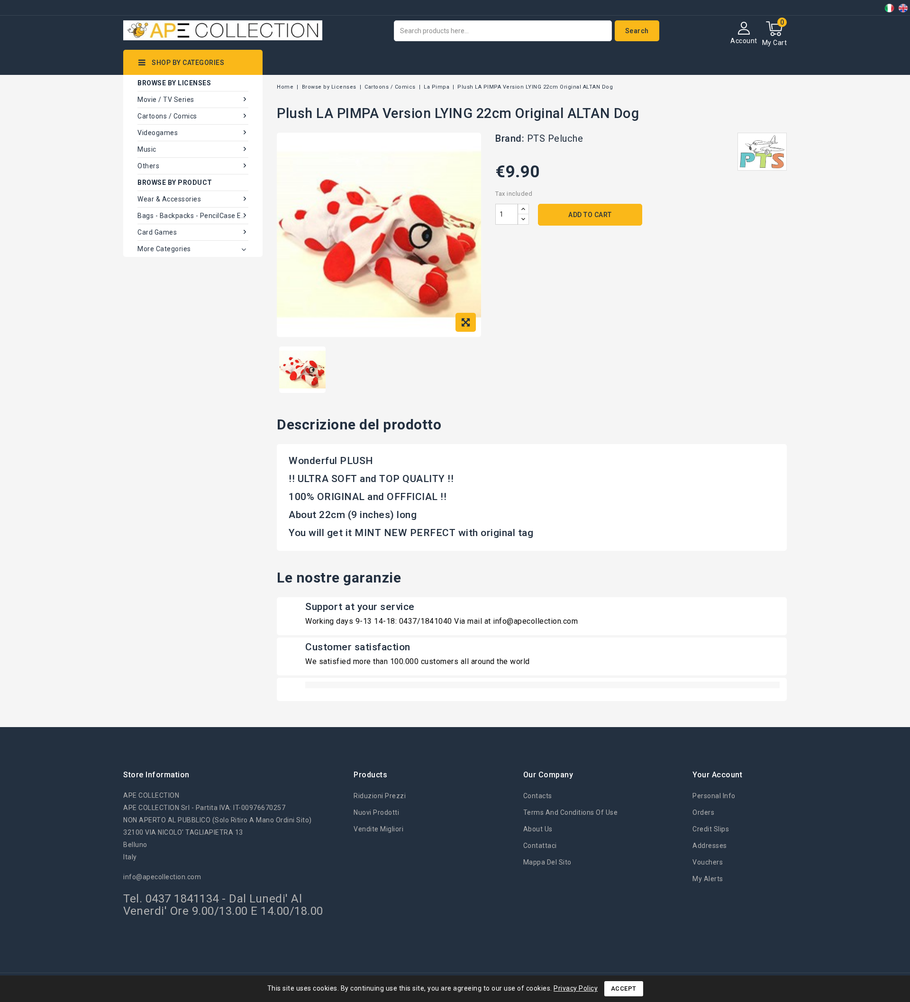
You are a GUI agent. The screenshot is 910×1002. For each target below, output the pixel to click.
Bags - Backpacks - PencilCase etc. (192, 215)
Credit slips (710, 829)
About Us (538, 829)
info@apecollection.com (162, 877)
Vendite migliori (378, 829)
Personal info (714, 796)
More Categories (164, 249)
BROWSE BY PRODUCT (174, 182)
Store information (156, 774)
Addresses (709, 845)
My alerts (707, 879)
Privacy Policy (576, 988)
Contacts (537, 796)
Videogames (157, 133)
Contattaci (540, 845)
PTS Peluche (555, 138)
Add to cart (590, 215)
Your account (717, 774)
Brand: (509, 138)
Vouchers (707, 862)
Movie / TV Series (165, 99)
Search (637, 31)
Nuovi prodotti (376, 812)
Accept (624, 988)
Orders (703, 812)
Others (148, 166)
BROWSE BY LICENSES (174, 83)
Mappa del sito (547, 862)
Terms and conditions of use (570, 812)
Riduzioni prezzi (380, 796)
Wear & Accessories (169, 199)
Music (146, 149)
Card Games (157, 232)
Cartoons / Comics (167, 116)
